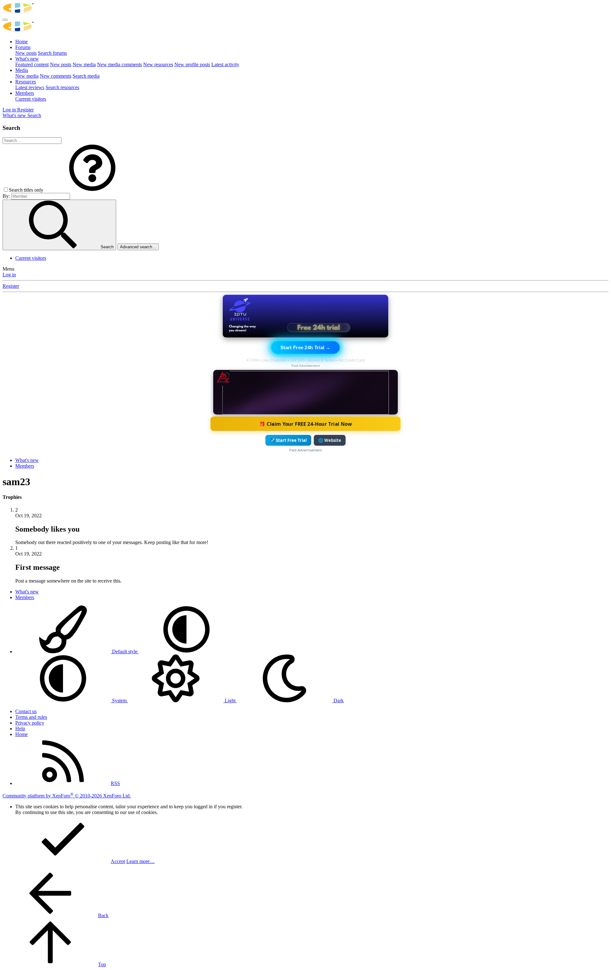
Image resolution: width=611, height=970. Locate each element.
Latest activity (225, 64)
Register (11, 286)
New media (84, 64)
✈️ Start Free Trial (288, 440)
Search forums (52, 53)
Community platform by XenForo (67, 795)
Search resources (62, 87)
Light (230, 700)
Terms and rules (31, 717)
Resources (25, 81)
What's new (27, 58)
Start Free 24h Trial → (305, 347)
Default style (125, 651)
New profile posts (192, 64)
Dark (338, 700)
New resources (158, 64)
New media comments (119, 64)
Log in (9, 274)
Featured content (32, 64)
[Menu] (5, 20)
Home (21, 41)
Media (21, 70)
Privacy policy (29, 723)
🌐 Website (329, 440)
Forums (23, 47)
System (119, 700)
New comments (55, 76)
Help (20, 728)
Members (24, 93)
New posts (26, 53)
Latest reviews (29, 87)
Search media (86, 76)
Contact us (26, 711)
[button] (92, 190)
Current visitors (30, 99)
